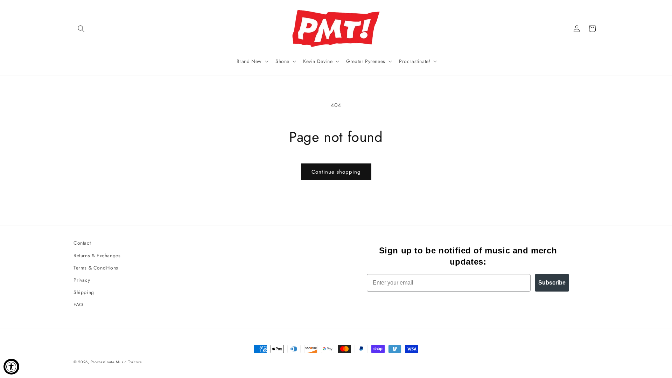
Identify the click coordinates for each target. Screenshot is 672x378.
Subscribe (552, 283)
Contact (82, 242)
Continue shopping (336, 172)
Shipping (84, 292)
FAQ (78, 304)
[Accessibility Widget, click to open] (11, 366)
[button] (81, 28)
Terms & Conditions (96, 267)
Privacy (82, 280)
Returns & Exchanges (97, 255)
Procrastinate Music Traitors (116, 362)
